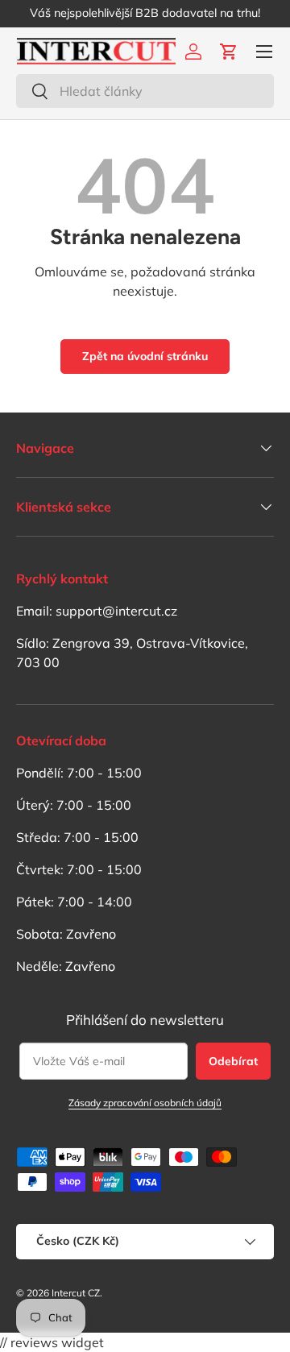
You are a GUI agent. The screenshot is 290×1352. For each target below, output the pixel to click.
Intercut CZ (76, 1293)
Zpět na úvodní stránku (145, 356)
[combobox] (145, 91)
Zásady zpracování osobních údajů (145, 1103)
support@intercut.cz (116, 611)
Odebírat (233, 1061)
